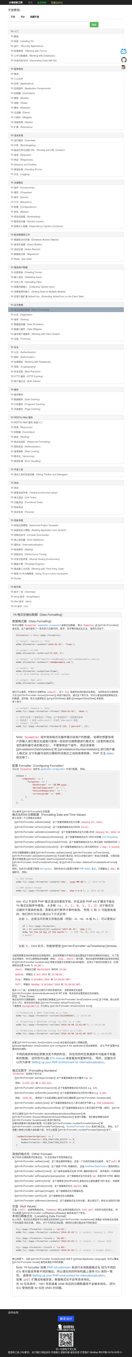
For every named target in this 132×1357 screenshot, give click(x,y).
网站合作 (45, 1352)
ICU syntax (45, 868)
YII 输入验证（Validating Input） (27, 277)
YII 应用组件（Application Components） (31, 88)
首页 (30, 2)
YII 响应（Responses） (22, 159)
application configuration (53, 768)
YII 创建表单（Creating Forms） (27, 272)
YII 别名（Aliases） (20, 211)
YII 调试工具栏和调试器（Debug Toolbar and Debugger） (40, 474)
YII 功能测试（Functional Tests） (27, 502)
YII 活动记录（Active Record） (26, 249)
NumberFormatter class (78, 1126)
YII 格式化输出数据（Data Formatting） (31, 309)
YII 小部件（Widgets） (22, 117)
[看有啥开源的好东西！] (124, 59)
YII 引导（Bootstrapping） (24, 145)
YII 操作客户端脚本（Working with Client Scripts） (36, 333)
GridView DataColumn (96, 1166)
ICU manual (57, 1058)
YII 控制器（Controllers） (23, 93)
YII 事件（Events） (20, 197)
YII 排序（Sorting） (20, 319)
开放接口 (55, 1352)
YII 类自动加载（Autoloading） (26, 216)
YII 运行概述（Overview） (24, 140)
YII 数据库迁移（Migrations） (25, 254)
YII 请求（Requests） (22, 154)
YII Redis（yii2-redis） (22, 258)
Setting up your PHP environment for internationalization (68, 1062)
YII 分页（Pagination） (22, 314)
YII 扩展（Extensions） (22, 127)
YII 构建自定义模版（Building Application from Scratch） (39, 530)
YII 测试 (15, 487)
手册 (13, 16)
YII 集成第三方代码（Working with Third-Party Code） (38, 568)
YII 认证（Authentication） (24, 352)
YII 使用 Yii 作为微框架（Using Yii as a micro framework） (40, 573)
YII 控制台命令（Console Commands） (31, 534)
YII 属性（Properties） (22, 192)
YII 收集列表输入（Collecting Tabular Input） (33, 286)
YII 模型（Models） (20, 98)
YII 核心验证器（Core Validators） (28, 539)
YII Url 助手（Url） (20, 606)
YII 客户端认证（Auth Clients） (26, 381)
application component (49, 625)
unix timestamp (109, 836)
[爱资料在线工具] (16, 2)
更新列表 (65, 1352)
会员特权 (41, 2)
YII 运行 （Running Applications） (28, 46)
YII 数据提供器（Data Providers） (28, 324)
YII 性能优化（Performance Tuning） (29, 554)
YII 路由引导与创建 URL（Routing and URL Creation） (38, 150)
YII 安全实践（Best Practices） (26, 371)
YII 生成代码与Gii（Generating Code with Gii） (34, 60)
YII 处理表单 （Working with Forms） (29, 50)
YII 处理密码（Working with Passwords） (31, 361)
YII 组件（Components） (23, 187)
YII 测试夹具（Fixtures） (23, 511)
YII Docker (16, 578)
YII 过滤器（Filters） (21, 112)
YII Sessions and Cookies (24, 164)
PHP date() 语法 (87, 868)
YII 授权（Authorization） (23, 356)
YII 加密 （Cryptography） (24, 366)
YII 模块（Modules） (21, 107)
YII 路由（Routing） (21, 436)
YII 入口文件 (17, 78)
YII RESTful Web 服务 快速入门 (26, 422)
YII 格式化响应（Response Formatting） (31, 441)
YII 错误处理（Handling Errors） (27, 169)
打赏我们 (84, 1352)
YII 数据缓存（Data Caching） (26, 399)
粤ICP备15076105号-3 (110, 1352)
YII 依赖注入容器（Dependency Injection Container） (38, 226)
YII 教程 (15, 36)
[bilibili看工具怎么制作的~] (124, 51)
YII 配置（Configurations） (24, 206)
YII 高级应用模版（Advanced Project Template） (35, 525)
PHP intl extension (59, 1267)
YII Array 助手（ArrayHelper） (26, 596)
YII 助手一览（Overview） (24, 591)
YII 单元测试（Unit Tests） (24, 497)
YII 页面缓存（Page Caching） (26, 409)
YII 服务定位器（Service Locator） (28, 221)
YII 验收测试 (17, 507)
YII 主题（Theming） (21, 338)
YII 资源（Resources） (22, 427)
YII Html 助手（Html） (22, 601)
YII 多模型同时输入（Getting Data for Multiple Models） (39, 291)
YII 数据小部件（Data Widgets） (27, 329)
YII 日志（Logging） (21, 174)
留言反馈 (74, 1352)
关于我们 (36, 1352)
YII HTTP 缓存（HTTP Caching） (28, 376)
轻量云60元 (57, 2)
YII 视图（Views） (20, 102)
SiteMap (94, 1352)
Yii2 (23, 16)
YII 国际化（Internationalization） (28, 544)
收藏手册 (34, 16)
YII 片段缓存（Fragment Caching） (29, 404)
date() (110, 753)
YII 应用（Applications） (23, 83)
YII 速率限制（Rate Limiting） (26, 451)
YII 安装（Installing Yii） (23, 41)
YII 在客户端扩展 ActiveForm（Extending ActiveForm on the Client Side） (48, 296)
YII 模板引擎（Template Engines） (28, 563)
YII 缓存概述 (17, 394)
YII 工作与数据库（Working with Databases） (34, 55)
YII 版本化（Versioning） (23, 456)
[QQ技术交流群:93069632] (124, 67)
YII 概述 (15, 73)
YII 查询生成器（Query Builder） (27, 244)
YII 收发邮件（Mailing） (23, 549)
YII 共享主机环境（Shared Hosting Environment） (36, 559)
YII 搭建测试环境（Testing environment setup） (35, 492)
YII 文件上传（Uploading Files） (27, 281)
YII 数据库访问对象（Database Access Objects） (35, 239)
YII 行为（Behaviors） (22, 202)
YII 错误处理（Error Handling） (26, 461)
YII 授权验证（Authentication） (26, 446)
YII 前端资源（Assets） (22, 122)
